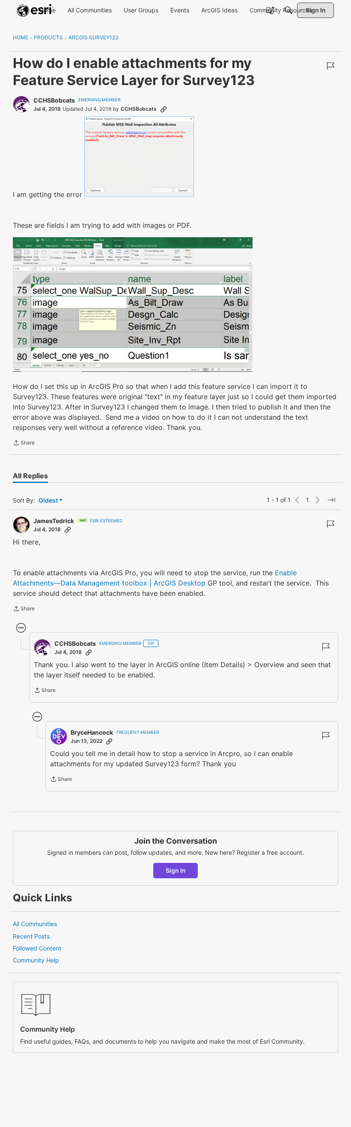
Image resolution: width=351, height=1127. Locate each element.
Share (24, 443)
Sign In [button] (176, 870)
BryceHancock (92, 732)
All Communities (35, 923)
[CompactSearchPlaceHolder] (288, 10)
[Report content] (330, 66)
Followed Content (37, 948)
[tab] (30, 475)
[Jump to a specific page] (331, 500)
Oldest (49, 501)
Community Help (36, 960)
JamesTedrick (53, 520)
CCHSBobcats (54, 100)
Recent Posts (31, 936)
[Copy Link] (163, 109)
